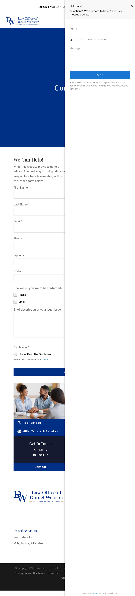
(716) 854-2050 (59, 7)
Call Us (42, 450)
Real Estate (31, 422)
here (45, 359)
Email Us (42, 455)
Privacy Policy (22, 573)
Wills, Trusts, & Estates (28, 543)
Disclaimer (39, 573)
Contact (40, 467)
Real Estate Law (24, 537)
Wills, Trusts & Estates (40, 431)
